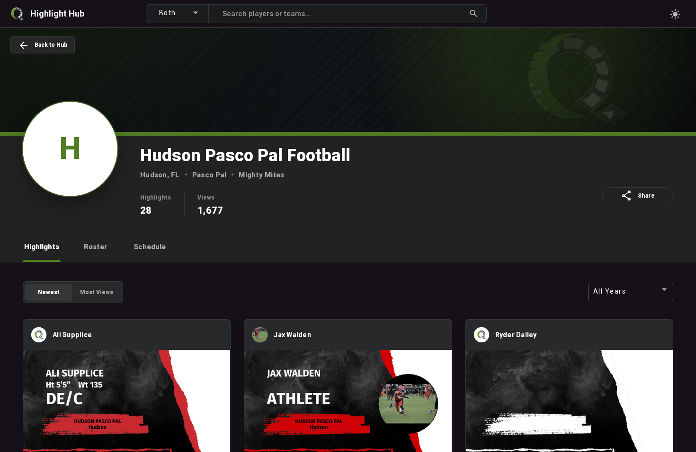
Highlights (41, 247)
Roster (95, 247)
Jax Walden (292, 335)
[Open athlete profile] (39, 340)
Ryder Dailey (516, 335)
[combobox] (181, 12)
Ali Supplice (72, 335)
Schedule (150, 247)
